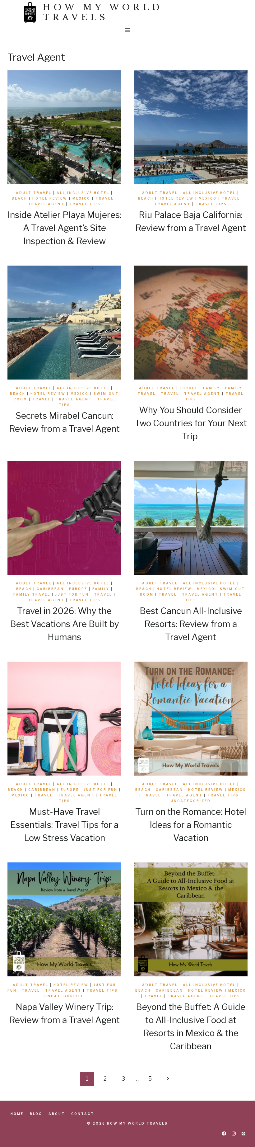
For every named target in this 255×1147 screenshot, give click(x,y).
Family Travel (31, 594)
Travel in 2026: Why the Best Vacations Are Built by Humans (64, 624)
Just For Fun (72, 594)
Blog (36, 1114)
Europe (189, 388)
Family (211, 388)
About (57, 1114)
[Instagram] (234, 1133)
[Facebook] (224, 1133)
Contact (82, 1114)
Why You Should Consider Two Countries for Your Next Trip (191, 423)
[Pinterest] (243, 1133)
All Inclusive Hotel (83, 193)
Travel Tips (85, 204)
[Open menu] (127, 30)
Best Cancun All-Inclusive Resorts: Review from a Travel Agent (191, 624)
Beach (19, 198)
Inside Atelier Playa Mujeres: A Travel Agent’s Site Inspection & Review (64, 228)
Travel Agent (46, 204)
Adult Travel (34, 193)
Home (17, 1114)
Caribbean (50, 589)
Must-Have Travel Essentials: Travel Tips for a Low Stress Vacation (64, 824)
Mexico (81, 198)
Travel (104, 198)
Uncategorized (191, 801)
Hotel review (49, 198)
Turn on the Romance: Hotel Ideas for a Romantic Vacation (190, 824)
